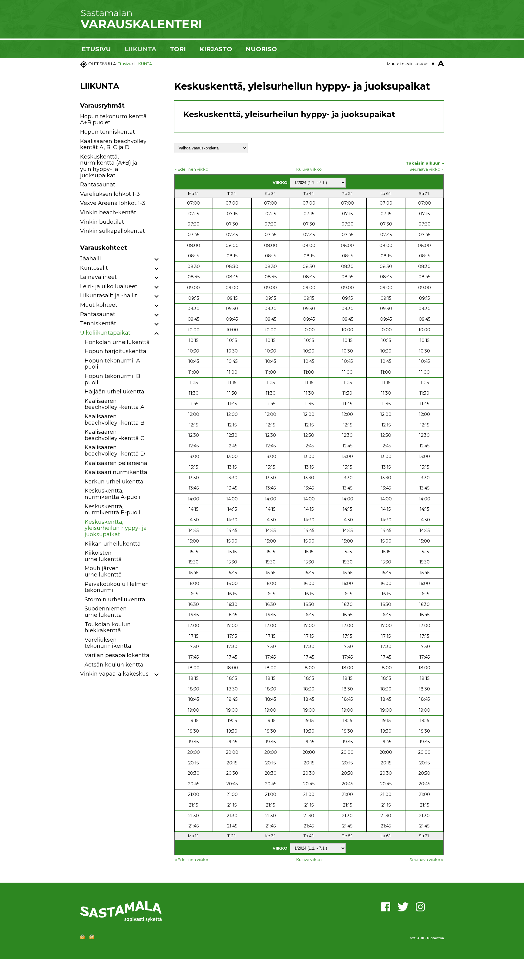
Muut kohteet (98, 305)
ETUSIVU (96, 49)
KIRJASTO (216, 49)
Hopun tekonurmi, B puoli (112, 379)
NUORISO (261, 49)
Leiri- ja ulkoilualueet (108, 286)
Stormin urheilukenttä (115, 599)
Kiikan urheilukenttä (113, 543)
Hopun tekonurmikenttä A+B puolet (113, 119)
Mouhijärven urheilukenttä (103, 571)
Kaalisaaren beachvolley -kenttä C (114, 435)
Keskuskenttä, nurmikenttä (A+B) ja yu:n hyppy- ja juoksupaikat (108, 166)
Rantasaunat (97, 184)
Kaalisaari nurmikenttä (116, 472)
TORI (178, 49)
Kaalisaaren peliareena (116, 463)
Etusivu (124, 63)
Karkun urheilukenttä (114, 481)
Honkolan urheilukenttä (117, 342)
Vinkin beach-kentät (108, 212)
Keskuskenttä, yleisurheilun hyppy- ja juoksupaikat (116, 528)
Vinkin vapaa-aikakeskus (114, 673)
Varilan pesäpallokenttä (117, 655)
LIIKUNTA (140, 49)
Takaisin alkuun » (425, 163)
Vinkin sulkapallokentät (112, 231)
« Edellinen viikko (191, 169)
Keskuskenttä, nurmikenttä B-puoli (112, 509)
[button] (156, 259)
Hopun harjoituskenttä (115, 351)
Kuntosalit (94, 268)
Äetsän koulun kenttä (114, 664)
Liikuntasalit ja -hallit (108, 295)
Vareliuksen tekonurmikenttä (108, 643)
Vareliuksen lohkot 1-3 (110, 194)
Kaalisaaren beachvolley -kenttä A (114, 404)
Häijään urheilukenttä (114, 391)
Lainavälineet (98, 277)
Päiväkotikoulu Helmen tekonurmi (117, 587)
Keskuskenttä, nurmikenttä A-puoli (112, 493)
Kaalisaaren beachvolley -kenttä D (115, 450)
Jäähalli (90, 258)
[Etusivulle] (140, 27)
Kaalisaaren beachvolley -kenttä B (114, 419)
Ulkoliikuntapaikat (105, 332)
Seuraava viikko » (426, 169)
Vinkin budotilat (102, 222)
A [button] (433, 63)
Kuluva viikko (309, 169)
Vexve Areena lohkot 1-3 (112, 203)
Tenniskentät (98, 323)
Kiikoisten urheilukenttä (103, 556)
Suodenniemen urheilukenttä (106, 611)
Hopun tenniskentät (107, 132)
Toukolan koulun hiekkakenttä (108, 627)
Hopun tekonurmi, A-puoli (113, 363)
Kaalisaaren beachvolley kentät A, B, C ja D (113, 144)
